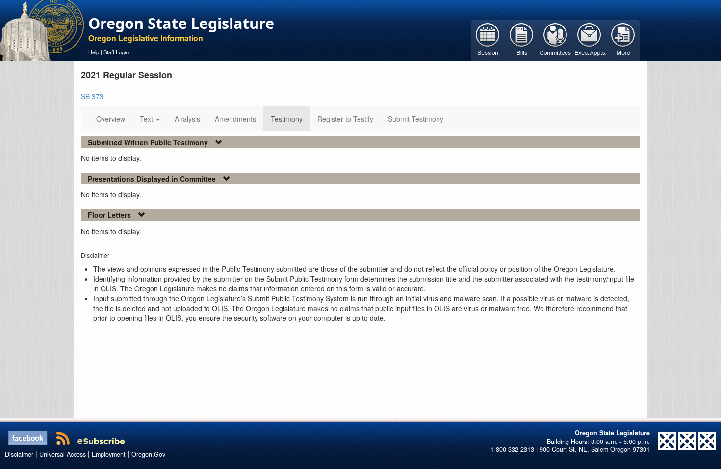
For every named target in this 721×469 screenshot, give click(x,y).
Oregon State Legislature (181, 23)
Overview (110, 119)
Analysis (187, 119)
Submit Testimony (415, 119)
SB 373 (92, 96)
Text (147, 119)
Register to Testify (345, 119)
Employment (109, 454)
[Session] (488, 39)
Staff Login (116, 52)
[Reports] (623, 39)
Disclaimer (19, 454)
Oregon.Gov (148, 454)
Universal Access (62, 454)
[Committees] (555, 39)
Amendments (235, 119)
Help (93, 52)
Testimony (287, 119)
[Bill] (522, 39)
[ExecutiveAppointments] (589, 39)
